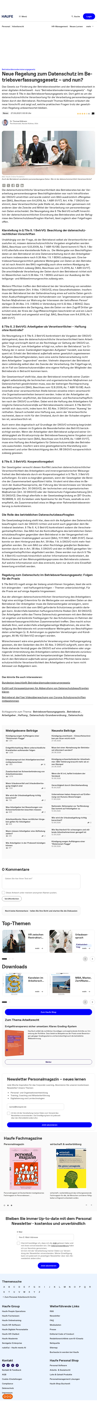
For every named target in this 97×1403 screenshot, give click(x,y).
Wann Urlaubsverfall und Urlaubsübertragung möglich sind (25, 784)
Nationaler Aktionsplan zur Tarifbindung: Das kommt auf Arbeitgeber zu (70, 807)
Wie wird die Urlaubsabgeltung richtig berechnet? (23, 796)
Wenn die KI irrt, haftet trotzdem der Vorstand (68, 774)
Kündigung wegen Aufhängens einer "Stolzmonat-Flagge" (22, 737)
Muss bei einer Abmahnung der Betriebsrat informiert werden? (71, 748)
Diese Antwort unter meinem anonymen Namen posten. (31, 892)
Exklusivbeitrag (82, 945)
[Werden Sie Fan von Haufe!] (17, 1365)
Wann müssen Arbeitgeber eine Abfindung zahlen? (25, 832)
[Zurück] (85, 958)
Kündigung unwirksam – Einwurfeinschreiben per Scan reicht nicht (71, 737)
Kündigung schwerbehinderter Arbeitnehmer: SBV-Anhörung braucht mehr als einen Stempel (71, 761)
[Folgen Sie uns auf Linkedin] (3, 1365)
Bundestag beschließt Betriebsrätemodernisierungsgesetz (36, 682)
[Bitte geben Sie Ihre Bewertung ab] (87, 114)
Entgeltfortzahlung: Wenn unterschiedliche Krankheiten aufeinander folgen (25, 748)
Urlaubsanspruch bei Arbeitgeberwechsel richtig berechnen (25, 760)
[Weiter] (92, 959)
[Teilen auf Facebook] (13, 185)
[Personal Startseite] (8, 16)
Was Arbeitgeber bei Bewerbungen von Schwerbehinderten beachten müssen (24, 808)
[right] (91, 1205)
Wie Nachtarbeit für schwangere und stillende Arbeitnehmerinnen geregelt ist (71, 830)
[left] (86, 1205)
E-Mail (19, 1232)
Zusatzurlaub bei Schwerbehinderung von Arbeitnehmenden (25, 772)
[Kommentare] (93, 114)
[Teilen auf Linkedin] (22, 185)
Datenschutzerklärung (60, 1246)
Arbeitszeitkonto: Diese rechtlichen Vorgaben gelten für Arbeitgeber (25, 820)
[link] (6, 26)
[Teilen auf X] (8, 185)
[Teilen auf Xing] (18, 185)
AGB (55, 1243)
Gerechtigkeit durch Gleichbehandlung (70, 785)
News (5, 113)
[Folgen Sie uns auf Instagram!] (12, 1365)
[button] (89, 16)
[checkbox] (3, 892)
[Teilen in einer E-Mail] (4, 185)
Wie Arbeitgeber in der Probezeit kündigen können (25, 844)
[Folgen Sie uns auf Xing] (8, 1365)
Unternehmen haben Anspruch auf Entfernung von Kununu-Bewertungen (71, 795)
